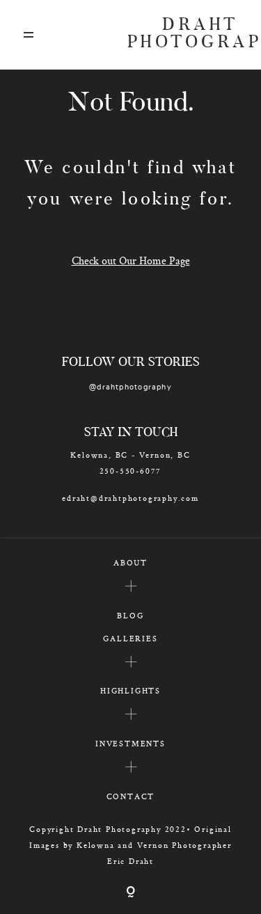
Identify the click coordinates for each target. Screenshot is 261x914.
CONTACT (130, 796)
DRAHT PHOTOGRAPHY (183, 34)
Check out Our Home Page (131, 260)
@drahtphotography (130, 387)
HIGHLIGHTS (130, 690)
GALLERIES (130, 638)
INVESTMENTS (130, 743)
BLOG (130, 615)
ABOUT (130, 562)
